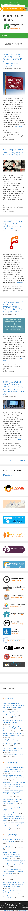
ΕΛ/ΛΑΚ (2, 4)
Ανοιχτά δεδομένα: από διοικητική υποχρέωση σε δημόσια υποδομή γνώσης (13, 818)
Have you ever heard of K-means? (13, 755)
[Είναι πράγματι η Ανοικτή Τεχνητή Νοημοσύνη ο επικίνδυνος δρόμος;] (14, 166)
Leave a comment (9, 139)
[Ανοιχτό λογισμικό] (14, 26)
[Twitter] (11, 16)
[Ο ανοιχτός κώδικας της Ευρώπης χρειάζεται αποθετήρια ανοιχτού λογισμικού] (14, 242)
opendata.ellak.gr (11, 762)
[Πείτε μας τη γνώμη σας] (4, 16)
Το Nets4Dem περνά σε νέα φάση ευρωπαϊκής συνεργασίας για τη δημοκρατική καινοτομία (13, 884)
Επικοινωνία (24, 907)
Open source (9, 131)
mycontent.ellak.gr (17, 4)
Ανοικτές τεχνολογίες (17, 286)
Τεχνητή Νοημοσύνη (14, 134)
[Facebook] (8, 16)
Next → (22, 460)
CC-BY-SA (17, 907)
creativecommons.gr (8, 4)
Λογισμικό (5, 134)
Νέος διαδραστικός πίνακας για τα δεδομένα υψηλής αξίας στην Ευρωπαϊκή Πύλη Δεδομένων (13, 769)
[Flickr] (9, 19)
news (7, 206)
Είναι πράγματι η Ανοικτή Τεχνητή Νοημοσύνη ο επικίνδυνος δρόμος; (14, 152)
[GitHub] (18, 16)
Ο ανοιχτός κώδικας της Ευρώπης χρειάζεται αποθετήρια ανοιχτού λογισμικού (13, 225)
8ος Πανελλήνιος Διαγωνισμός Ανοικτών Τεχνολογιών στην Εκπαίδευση (14, 9)
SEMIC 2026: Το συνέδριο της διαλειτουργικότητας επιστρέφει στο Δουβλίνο (13, 871)
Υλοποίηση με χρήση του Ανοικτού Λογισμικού (14, 904)
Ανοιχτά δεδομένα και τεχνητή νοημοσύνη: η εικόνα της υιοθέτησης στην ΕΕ (12, 801)
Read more (18, 127)
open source (8, 137)
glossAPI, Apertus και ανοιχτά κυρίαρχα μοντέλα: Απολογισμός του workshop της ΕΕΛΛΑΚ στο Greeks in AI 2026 (14, 387)
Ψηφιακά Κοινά (7, 136)
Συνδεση (16, 2)
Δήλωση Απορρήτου (21, 905)
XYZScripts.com (22, 910)
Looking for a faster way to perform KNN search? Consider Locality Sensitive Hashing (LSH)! (14, 742)
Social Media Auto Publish (7, 910)
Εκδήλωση (12, 445)
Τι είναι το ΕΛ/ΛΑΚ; (4, 2)
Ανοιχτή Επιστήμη (14, 132)
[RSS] (12, 19)
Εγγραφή (11, 2)
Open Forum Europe (10, 370)
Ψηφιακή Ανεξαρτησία (17, 136)
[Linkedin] (15, 16)
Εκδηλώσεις (13, 448)
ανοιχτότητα (6, 288)
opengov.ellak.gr (11, 835)
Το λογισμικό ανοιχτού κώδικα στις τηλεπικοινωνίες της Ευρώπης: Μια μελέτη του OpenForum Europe (13, 307)
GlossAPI (7, 448)
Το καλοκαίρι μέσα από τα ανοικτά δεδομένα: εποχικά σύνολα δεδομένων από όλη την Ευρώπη (14, 784)
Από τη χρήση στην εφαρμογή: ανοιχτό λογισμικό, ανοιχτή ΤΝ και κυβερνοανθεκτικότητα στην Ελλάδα (13, 60)
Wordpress (4, 905)
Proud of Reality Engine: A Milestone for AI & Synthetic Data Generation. (13, 729)
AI (5, 131)
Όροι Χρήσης (11, 905)
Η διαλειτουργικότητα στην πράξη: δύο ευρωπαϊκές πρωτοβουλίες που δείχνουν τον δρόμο (14, 863)
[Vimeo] (5, 19)
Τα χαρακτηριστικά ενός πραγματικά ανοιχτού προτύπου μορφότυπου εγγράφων (13, 714)
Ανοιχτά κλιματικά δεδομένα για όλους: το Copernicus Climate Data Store (13, 778)
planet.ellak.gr (10, 699)
